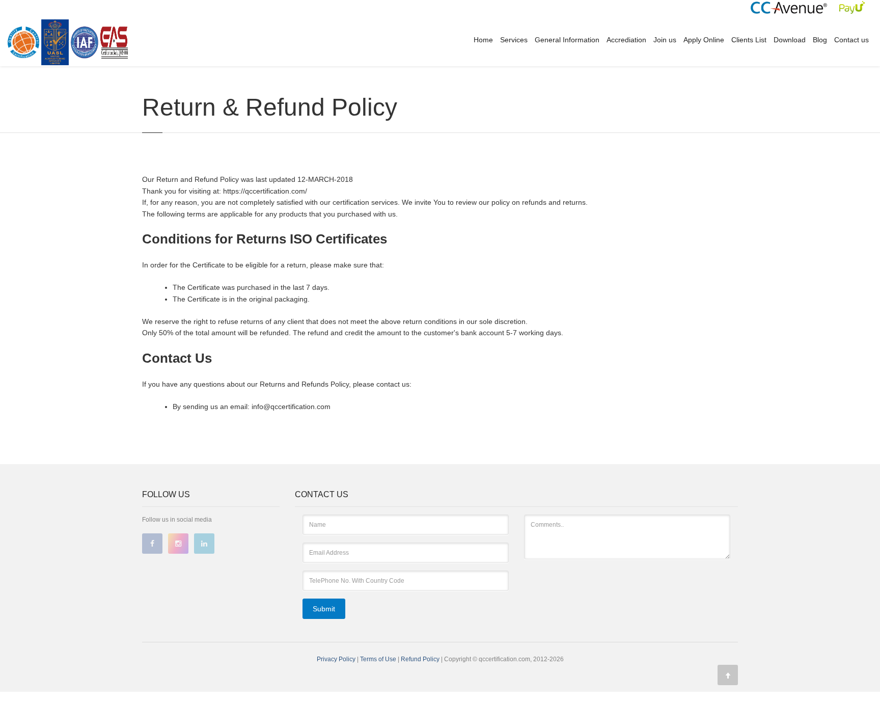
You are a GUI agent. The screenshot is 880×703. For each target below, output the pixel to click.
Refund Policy (421, 659)
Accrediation (626, 40)
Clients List (748, 40)
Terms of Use (379, 659)
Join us (664, 40)
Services (514, 40)
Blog (820, 40)
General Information (567, 40)
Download (790, 40)
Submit (324, 609)
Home (483, 40)
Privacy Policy (336, 659)
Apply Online (703, 40)
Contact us (851, 40)
